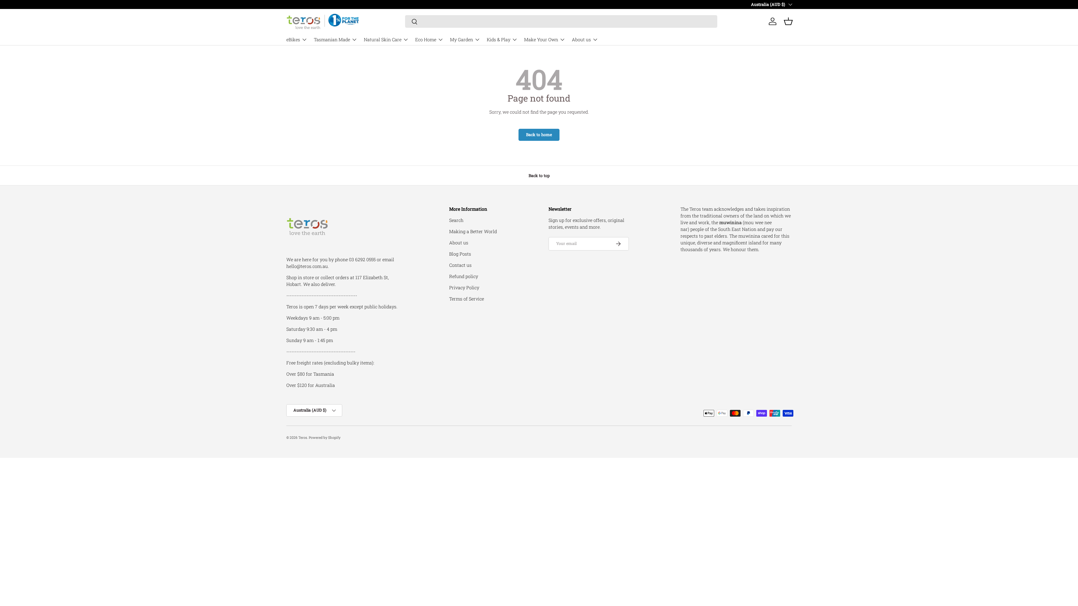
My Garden (461, 39)
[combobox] (561, 21)
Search (456, 220)
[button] (788, 21)
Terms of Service (466, 299)
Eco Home (425, 39)
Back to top (539, 175)
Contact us (460, 265)
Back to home (539, 134)
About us (581, 39)
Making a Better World (473, 231)
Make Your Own (541, 39)
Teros (302, 437)
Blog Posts (460, 254)
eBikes (293, 39)
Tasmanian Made (332, 39)
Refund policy (463, 276)
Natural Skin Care (382, 39)
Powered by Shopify (325, 437)
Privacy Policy (464, 287)
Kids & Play (498, 39)
